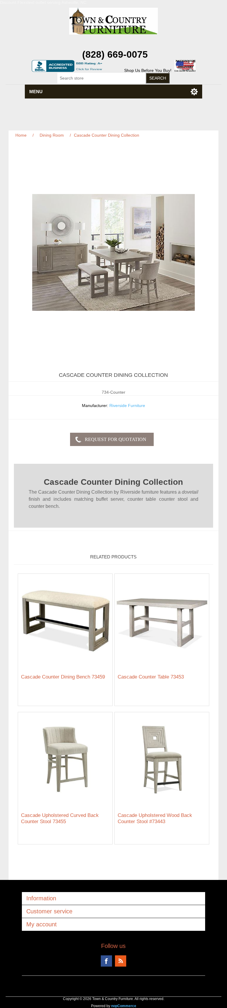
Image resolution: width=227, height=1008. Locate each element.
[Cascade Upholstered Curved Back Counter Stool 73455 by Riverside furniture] (65, 759)
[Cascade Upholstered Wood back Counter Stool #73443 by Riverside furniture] (162, 759)
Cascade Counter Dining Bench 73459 (63, 677)
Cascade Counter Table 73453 (151, 677)
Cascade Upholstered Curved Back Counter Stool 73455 (60, 818)
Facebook (106, 961)
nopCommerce (123, 1006)
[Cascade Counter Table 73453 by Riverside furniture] (162, 621)
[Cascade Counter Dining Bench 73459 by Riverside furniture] (65, 621)
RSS (120, 961)
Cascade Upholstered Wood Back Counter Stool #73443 (155, 818)
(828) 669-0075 (115, 54)
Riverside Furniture (127, 405)
